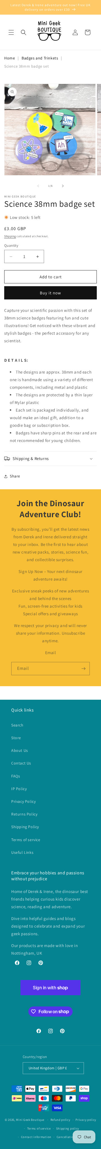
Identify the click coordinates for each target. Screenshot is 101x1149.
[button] (11, 32)
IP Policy (19, 788)
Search (17, 725)
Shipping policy (67, 1128)
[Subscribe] (83, 668)
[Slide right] (63, 186)
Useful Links (22, 852)
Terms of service (25, 839)
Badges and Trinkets (40, 58)
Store (16, 737)
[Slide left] (38, 186)
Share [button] (15, 476)
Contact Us (21, 763)
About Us (19, 750)
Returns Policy (24, 814)
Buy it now (50, 292)
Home (9, 58)
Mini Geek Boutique (30, 1120)
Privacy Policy (23, 801)
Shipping (10, 236)
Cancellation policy (71, 1137)
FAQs (15, 776)
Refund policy (60, 1120)
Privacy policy (85, 1120)
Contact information (36, 1137)
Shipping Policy (25, 826)
